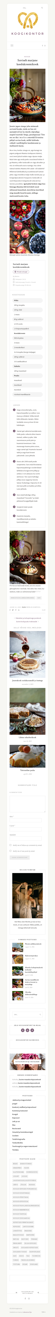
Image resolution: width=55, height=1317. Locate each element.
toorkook (36, 1256)
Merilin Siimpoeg (33, 607)
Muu (13, 1125)
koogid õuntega (19, 1214)
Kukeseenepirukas (31, 956)
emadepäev (17, 1168)
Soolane (15, 1135)
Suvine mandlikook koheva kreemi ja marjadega (32, 982)
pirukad (34, 1239)
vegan (25, 1264)
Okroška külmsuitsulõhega (31, 993)
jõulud (23, 1185)
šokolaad (34, 1264)
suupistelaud (34, 1252)
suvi (39, 598)
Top (43, 1312)
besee (15, 1164)
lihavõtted (17, 1231)
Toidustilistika (17, 1143)
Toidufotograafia (18, 1139)
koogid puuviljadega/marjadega (22, 598)
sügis (21, 1256)
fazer (26, 1168)
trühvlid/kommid (28, 1260)
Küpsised (15, 1118)
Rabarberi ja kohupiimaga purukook (28, 618)
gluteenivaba (18, 1172)
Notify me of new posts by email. (24, 851)
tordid (16, 1260)
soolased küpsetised (29, 1247)
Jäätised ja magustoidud (21, 1100)
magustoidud (18, 1235)
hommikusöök (31, 1172)
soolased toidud (20, 1252)
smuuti (16, 1247)
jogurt (16, 1176)
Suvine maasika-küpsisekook (30, 1079)
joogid (14, 1103)
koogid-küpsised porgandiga (25, 1189)
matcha (16, 1239)
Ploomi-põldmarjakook (33, 944)
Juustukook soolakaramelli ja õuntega (27, 680)
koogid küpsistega (20, 1201)
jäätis (15, 1185)
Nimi (12, 817)
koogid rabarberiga (21, 1210)
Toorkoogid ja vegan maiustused (24, 1146)
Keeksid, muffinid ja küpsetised (24, 1107)
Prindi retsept (22, 272)
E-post (12, 826)
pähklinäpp (17, 1243)
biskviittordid (26, 1164)
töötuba (16, 1264)
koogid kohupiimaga (21, 1193)
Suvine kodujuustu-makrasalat (26, 622)
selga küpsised (30, 1243)
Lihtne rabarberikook (27, 737)
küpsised (16, 1226)
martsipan (30, 1235)
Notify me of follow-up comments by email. (27, 845)
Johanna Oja (27, 1312)
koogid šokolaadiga (21, 1218)
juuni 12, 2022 (15, 607)
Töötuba (15, 1150)
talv (28, 1256)
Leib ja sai (16, 1121)
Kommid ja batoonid (20, 1111)
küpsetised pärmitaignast (23, 1222)
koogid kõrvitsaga (20, 1197)
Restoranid (16, 1128)
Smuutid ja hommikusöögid (22, 1132)
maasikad (28, 1231)
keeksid (32, 1185)
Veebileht (13, 835)
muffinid (25, 1239)
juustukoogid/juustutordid (24, 1180)
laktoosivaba (28, 1226)
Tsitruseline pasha (27, 770)
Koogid (27, 57)
